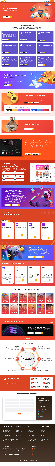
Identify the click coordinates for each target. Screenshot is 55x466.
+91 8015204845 (17, 242)
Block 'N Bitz (37, 242)
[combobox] (27, 227)
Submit (15, 239)
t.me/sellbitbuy (27, 242)
